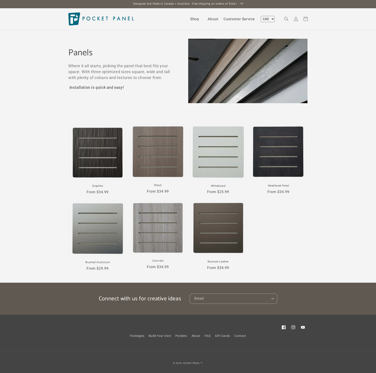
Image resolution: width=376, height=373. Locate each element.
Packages (137, 336)
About (195, 336)
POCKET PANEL (191, 363)
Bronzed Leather (218, 262)
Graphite (97, 186)
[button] (196, 19)
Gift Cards (222, 336)
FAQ (208, 336)
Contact (240, 336)
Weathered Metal (278, 186)
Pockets (181, 336)
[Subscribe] (272, 299)
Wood (157, 185)
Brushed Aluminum (97, 262)
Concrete (158, 261)
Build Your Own (160, 336)
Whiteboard (218, 186)
